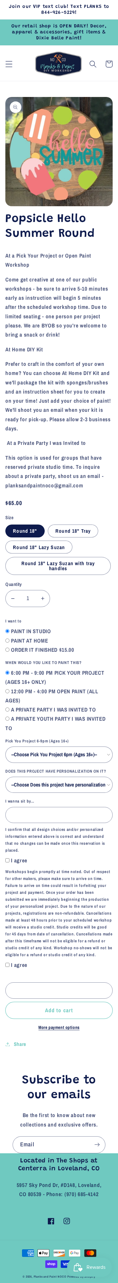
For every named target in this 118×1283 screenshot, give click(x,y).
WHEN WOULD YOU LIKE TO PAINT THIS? (43, 662)
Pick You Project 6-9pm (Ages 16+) (37, 741)
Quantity (13, 584)
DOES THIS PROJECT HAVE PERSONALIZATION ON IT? (55, 771)
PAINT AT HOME (29, 640)
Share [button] (20, 1044)
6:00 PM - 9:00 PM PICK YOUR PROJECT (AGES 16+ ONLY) (54, 677)
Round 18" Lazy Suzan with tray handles (58, 566)
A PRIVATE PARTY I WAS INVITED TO (53, 709)
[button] (9, 64)
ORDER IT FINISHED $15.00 (42, 649)
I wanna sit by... (19, 801)
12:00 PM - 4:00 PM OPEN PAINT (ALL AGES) (51, 696)
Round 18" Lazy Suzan (39, 547)
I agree (19, 860)
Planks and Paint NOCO (50, 1276)
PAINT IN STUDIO (31, 631)
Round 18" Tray (73, 530)
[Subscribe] (97, 1144)
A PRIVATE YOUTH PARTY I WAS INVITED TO (55, 723)
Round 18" (25, 530)
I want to (13, 621)
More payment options (59, 1027)
